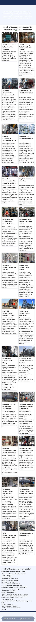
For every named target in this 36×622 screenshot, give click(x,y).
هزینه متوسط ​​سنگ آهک (7, 604)
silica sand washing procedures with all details (14, 596)
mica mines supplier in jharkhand (10, 584)
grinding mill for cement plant (9, 578)
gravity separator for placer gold (10, 608)
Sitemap (3, 609)
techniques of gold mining (8, 590)
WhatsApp (27, 29)
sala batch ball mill (6, 577)
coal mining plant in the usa (9, 606)
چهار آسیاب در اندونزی (6, 575)
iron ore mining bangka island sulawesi (12, 597)
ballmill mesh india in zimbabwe (10, 580)
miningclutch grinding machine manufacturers (14, 587)
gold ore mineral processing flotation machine (14, 594)
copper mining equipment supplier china (12, 589)
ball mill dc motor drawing (8, 582)
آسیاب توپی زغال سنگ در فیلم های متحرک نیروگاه (13, 573)
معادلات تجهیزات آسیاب (7, 599)
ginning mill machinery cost (9, 592)
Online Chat (11, 619)
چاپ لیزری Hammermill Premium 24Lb (11, 585)
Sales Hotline (27, 619)
